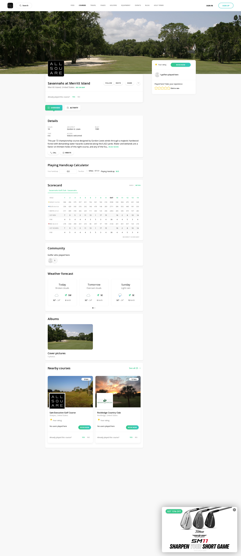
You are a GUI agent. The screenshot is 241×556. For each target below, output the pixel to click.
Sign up (225, 5)
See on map (80, 87)
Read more (114, 147)
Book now (84, 427)
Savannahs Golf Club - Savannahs (63, 190)
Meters (138, 185)
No (79, 97)
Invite (118, 83)
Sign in (209, 5)
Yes (73, 97)
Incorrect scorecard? (131, 237)
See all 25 (133, 368)
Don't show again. (200, 550)
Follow (108, 83)
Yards (131, 185)
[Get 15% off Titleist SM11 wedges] (199, 529)
